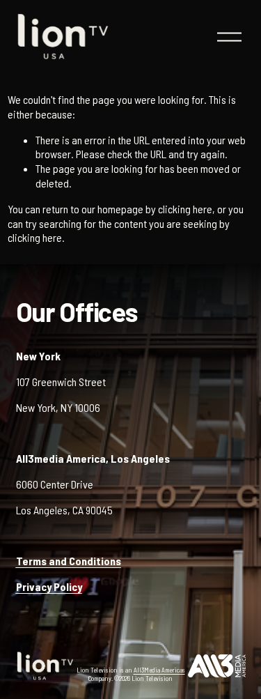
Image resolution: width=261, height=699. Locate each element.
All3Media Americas (159, 670)
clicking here (185, 208)
